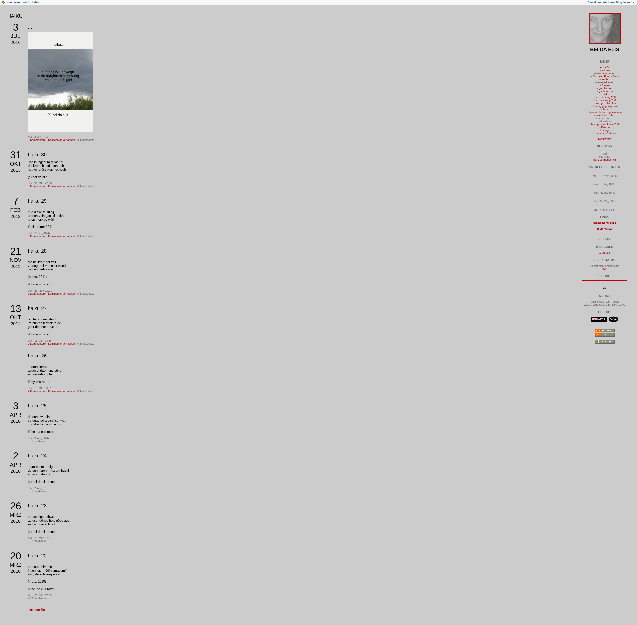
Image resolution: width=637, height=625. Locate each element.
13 (15, 308)
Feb (15, 210)
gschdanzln (606, 91)
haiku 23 (37, 505)
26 (15, 505)
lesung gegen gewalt (605, 106)
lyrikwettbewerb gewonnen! (605, 112)
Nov (16, 260)
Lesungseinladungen (605, 133)
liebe (606, 109)
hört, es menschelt (604, 159)
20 (15, 555)
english (606, 79)
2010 (16, 421)
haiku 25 (37, 405)
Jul (15, 36)
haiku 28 (37, 251)
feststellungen (605, 82)
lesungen (605, 130)
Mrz (15, 515)
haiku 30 (37, 154)
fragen (606, 85)
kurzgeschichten (606, 103)
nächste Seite (38, 610)
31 (15, 154)
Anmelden (594, 2)
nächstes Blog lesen (616, 2)
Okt (15, 164)
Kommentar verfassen (61, 139)
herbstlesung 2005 (606, 97)
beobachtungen (605, 73)
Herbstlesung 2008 (605, 100)
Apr (15, 415)
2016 (16, 42)
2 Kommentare (37, 391)
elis (26, 2)
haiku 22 (37, 555)
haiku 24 (37, 455)
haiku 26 (37, 355)
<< (633, 2)
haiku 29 (37, 201)
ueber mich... (606, 118)
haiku (35, 2)
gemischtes (606, 88)
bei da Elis (604, 49)
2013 (16, 170)
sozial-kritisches (606, 115)
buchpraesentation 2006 (605, 124)
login (604, 268)
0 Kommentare (37, 139)
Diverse (606, 127)
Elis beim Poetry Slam (606, 76)
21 (15, 251)
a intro (606, 70)
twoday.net (14, 2)
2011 (15, 266)
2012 (16, 216)
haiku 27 (37, 308)
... (30, 27)
